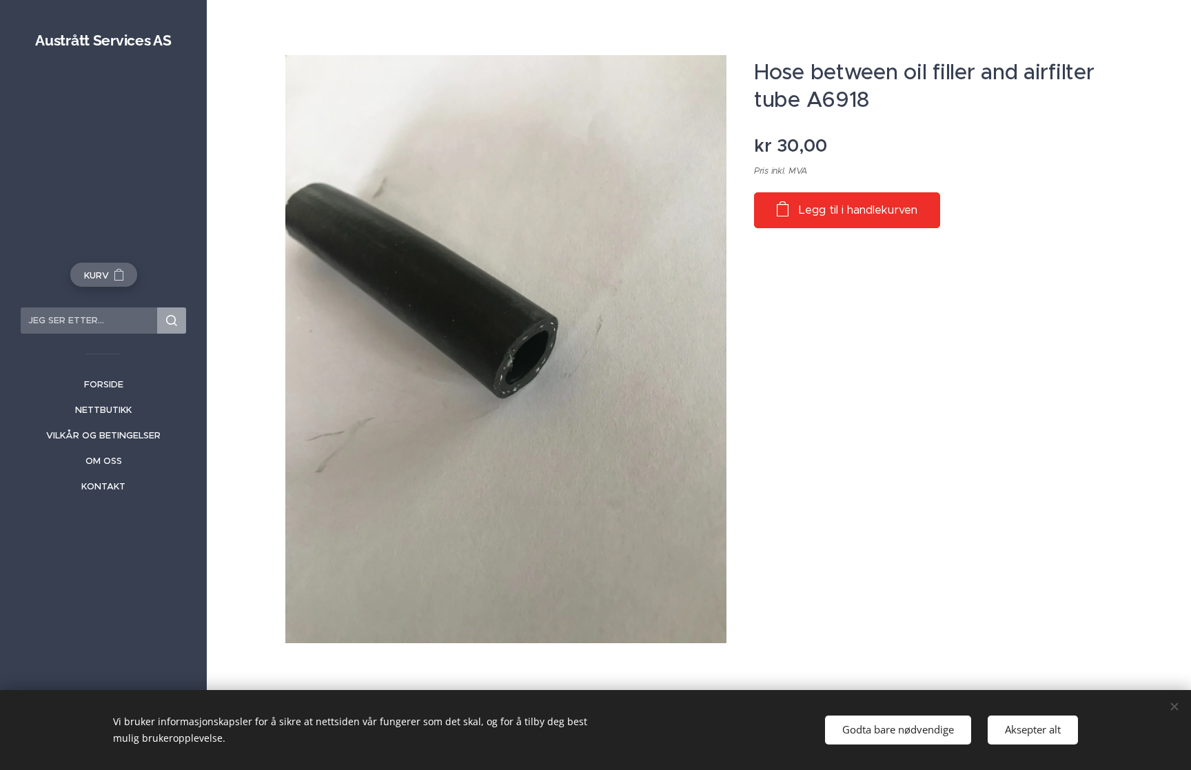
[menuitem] (103, 384)
